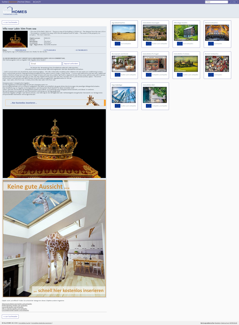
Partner (21, 2)
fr (40, 2)
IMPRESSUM (233, 323)
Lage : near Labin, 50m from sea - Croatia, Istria (19, 79)
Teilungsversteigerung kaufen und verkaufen (17, 303)
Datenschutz (225, 323)
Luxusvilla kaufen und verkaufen (12, 307)
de (34, 2)
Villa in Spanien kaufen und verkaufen (14, 308)
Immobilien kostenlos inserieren (41, 323)
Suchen (5, 2)
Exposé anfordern (71, 63)
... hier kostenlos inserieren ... (23, 103)
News (28, 2)
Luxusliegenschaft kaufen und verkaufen (15, 310)
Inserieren (13, 2)
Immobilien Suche (24, 323)
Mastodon (218, 323)
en (37, 2)
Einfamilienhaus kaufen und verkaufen (15, 305)
